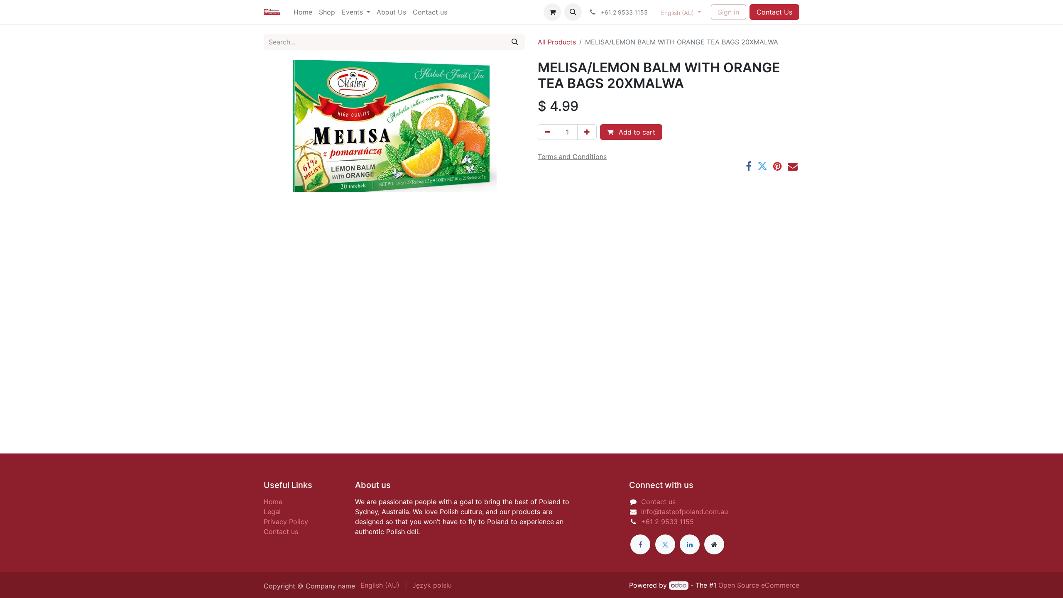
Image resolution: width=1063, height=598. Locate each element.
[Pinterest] (777, 166)
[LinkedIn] (690, 544)
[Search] (515, 42)
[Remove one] (547, 132)
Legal (272, 511)
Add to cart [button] (636, 132)
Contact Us (774, 12)
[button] (573, 12)
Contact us (281, 531)
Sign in (728, 12)
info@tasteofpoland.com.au (684, 511)
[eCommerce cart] (552, 12)
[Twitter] (762, 166)
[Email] (793, 166)
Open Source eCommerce (758, 585)
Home (273, 502)
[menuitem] (303, 12)
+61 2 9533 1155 (667, 521)
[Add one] (587, 132)
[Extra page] (714, 544)
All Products (557, 42)
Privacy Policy (286, 521)
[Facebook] (749, 166)
